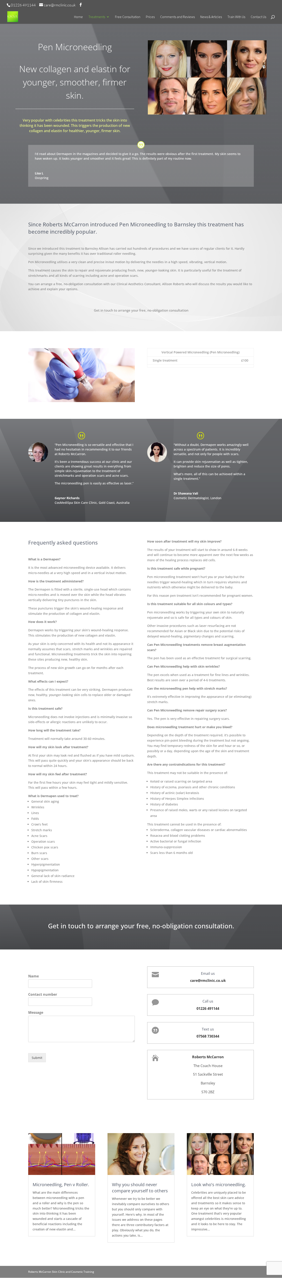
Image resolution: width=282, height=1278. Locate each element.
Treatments (96, 17)
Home (78, 17)
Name (33, 976)
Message (35, 1012)
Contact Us (258, 17)
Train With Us (236, 17)
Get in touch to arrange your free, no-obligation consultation (141, 310)
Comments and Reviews (177, 17)
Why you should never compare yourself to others (140, 1188)
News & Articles (211, 17)
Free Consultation (127, 17)
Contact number (42, 994)
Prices (150, 17)
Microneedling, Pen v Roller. (61, 1185)
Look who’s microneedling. (218, 1185)
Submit (37, 1058)
